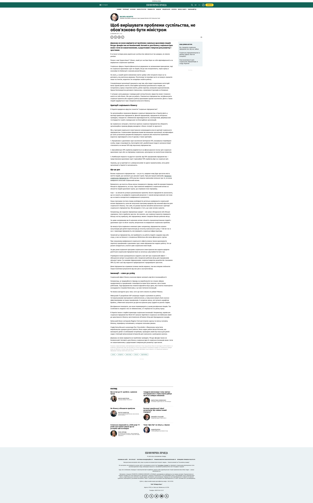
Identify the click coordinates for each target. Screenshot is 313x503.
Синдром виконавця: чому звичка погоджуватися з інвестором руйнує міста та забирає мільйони (157, 393)
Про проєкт (132, 459)
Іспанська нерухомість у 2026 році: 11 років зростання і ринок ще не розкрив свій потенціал (125, 426)
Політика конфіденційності (145, 459)
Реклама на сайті (123, 459)
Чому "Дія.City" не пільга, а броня (156, 425)
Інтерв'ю (174, 9)
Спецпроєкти (166, 9)
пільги (136, 354)
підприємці (144, 354)
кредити (120, 354)
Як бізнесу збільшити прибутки (122, 408)
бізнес (113, 354)
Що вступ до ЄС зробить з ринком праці (123, 393)
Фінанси (158, 9)
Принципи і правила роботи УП (186, 459)
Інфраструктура (141, 9)
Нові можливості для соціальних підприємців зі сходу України (188, 61)
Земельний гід (192, 9)
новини (119, 9)
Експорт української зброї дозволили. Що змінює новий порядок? (155, 410)
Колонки (132, 9)
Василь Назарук (126, 17)
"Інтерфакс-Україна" (163, 465)
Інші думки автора (185, 44)
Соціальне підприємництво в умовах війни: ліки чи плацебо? (189, 54)
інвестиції (128, 354)
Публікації (126, 9)
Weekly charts (182, 9)
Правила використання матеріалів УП (165, 459)
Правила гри (151, 9)
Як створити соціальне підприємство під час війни (189, 48)
